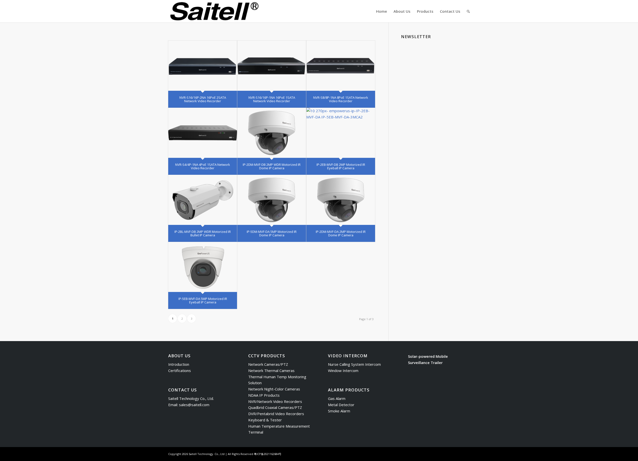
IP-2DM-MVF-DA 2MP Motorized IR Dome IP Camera (341, 233)
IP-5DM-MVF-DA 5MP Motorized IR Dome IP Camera (272, 233)
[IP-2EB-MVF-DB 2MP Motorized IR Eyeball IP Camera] (340, 133)
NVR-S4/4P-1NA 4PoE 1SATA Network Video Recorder (202, 166)
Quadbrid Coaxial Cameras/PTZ (275, 407)
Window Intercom (343, 370)
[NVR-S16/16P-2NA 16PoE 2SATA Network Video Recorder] (202, 66)
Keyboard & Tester (265, 419)
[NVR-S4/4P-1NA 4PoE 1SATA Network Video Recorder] (202, 133)
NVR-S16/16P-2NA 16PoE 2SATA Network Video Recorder (202, 99)
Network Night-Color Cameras (274, 388)
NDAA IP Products (264, 395)
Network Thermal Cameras (271, 370)
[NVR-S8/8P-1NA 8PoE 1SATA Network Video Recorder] (340, 66)
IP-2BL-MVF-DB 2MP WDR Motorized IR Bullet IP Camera (202, 233)
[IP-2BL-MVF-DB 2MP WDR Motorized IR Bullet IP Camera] (202, 200)
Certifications (179, 370)
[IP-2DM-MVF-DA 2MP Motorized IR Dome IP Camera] (340, 200)
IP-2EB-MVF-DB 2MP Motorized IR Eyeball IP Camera (341, 166)
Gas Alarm (336, 398)
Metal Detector (341, 404)
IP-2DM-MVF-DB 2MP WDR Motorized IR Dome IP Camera (272, 166)
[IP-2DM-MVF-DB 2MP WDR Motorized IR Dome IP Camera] (271, 133)
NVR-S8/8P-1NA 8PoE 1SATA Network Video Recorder (340, 99)
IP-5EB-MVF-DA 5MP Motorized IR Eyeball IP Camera (202, 300)
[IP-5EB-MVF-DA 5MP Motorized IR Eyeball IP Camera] (202, 267)
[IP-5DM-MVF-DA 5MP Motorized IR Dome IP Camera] (271, 200)
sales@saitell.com (194, 404)
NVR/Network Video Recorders (275, 401)
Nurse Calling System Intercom (354, 364)
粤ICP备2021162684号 (267, 454)
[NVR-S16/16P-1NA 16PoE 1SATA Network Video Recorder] (271, 66)
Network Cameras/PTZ (268, 364)
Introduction (178, 364)
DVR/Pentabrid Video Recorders (276, 413)
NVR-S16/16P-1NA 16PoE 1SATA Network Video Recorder (271, 99)
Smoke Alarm (339, 410)
